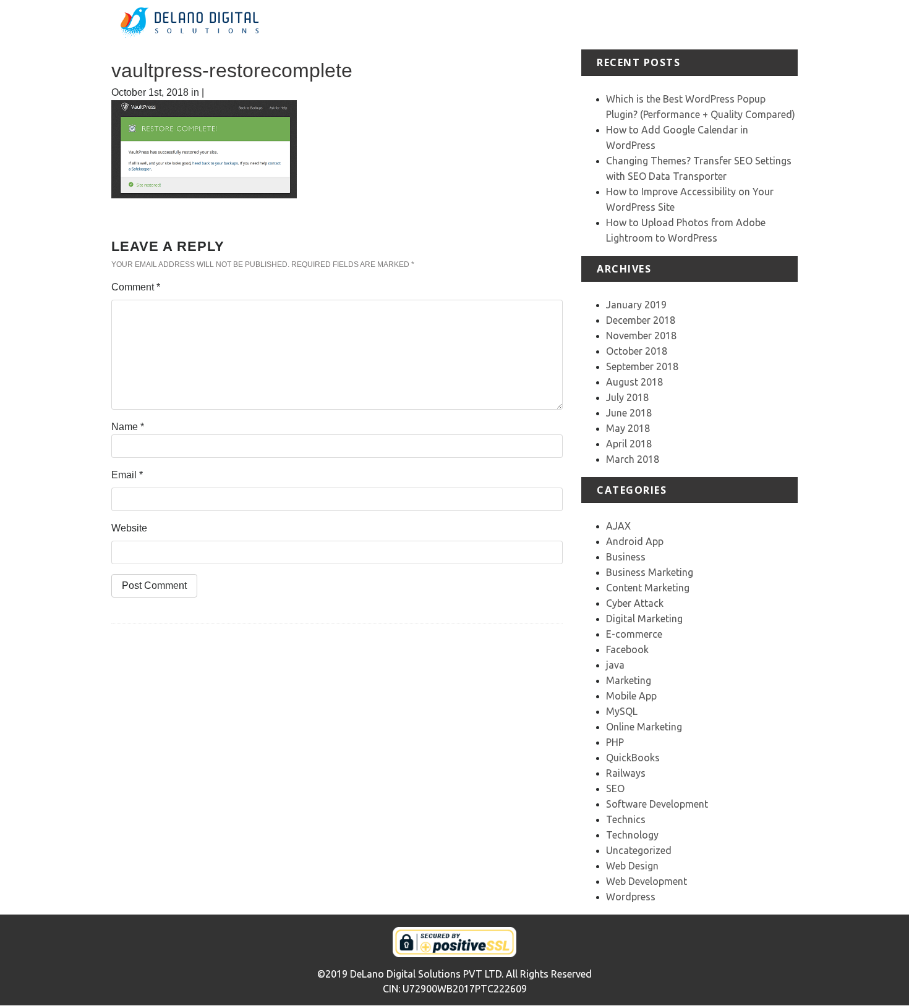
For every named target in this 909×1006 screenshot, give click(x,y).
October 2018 (636, 351)
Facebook (627, 649)
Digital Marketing (644, 618)
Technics (626, 819)
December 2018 (640, 320)
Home (482, 24)
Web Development (646, 881)
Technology (632, 834)
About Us (525, 24)
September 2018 (642, 366)
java (615, 664)
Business (626, 556)
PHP (615, 742)
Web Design (632, 865)
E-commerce (634, 634)
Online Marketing (644, 726)
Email (127, 475)
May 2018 (628, 428)
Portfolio (622, 24)
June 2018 (629, 412)
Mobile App (631, 695)
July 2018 (627, 397)
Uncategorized (639, 850)
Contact (780, 24)
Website (129, 528)
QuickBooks (633, 757)
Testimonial (676, 24)
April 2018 (629, 443)
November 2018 (641, 335)
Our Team (732, 24)
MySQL (622, 711)
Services (575, 24)
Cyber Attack (635, 603)
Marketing (628, 680)
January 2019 (636, 304)
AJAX (618, 525)
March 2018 (632, 459)
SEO (615, 788)
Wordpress (630, 896)
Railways (626, 773)
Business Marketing (649, 572)
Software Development (657, 803)
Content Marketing (647, 587)
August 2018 (634, 381)
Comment (135, 287)
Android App (635, 541)
